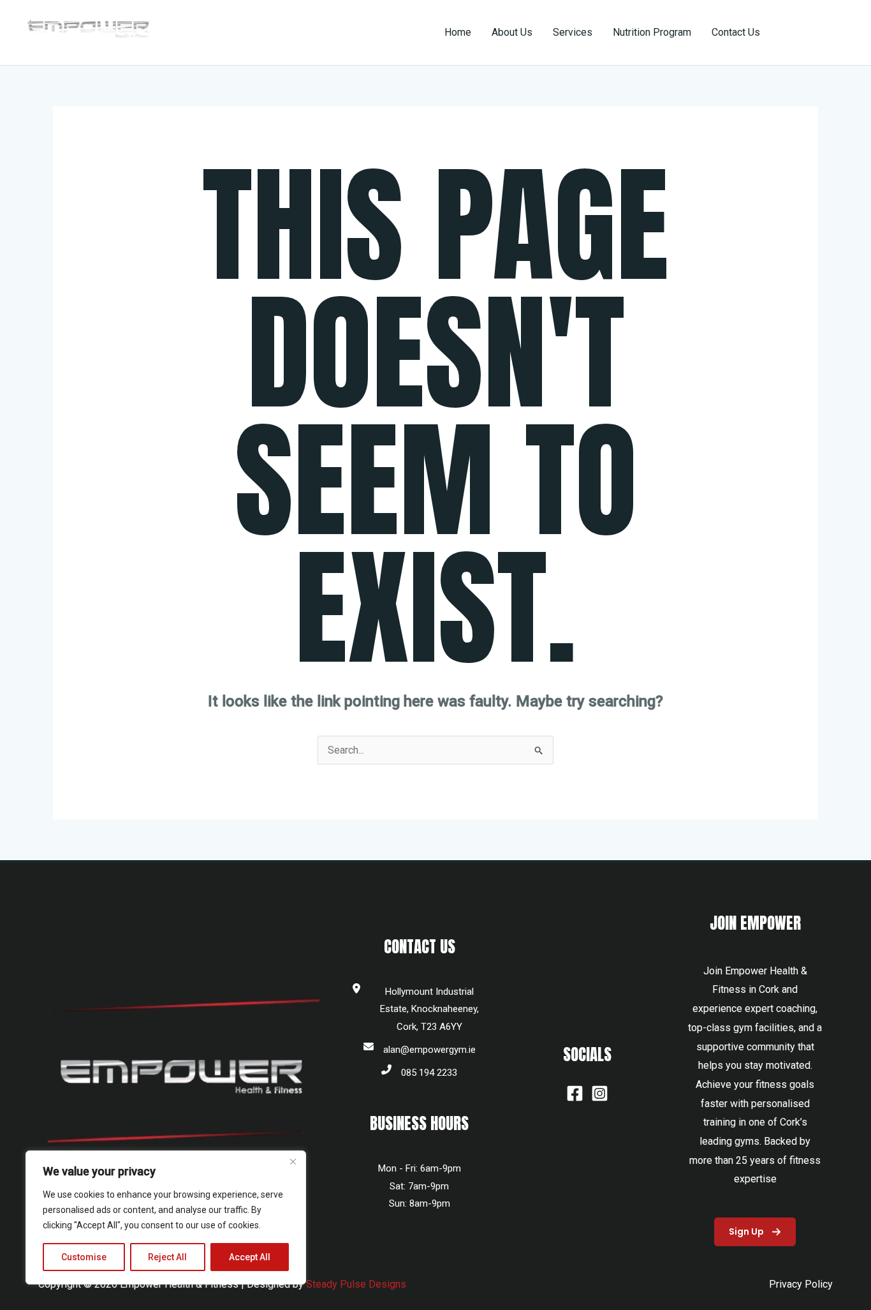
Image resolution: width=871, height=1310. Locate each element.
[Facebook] (574, 1093)
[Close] (292, 1161)
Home (457, 32)
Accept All (249, 1257)
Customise (83, 1257)
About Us (512, 32)
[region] (166, 1217)
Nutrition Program (652, 32)
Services (572, 32)
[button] (816, 32)
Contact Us (736, 32)
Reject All (167, 1257)
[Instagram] (599, 1093)
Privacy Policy (801, 1284)
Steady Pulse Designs (356, 1284)
